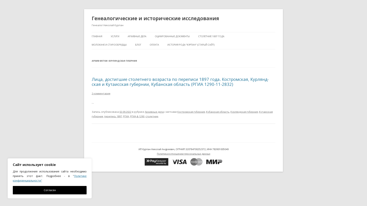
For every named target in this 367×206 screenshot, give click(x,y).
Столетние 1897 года (211, 36)
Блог (138, 44)
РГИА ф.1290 (137, 116)
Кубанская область (217, 111)
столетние (151, 116)
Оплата (154, 44)
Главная (97, 36)
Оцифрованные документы (172, 36)
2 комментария (101, 93)
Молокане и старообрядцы (109, 44)
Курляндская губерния (244, 111)
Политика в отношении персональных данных (183, 153)
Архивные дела (137, 36)
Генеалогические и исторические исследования (155, 18)
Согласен (50, 190)
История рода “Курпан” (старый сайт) (190, 44)
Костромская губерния (191, 111)
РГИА (126, 116)
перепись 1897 (113, 116)
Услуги (115, 36)
